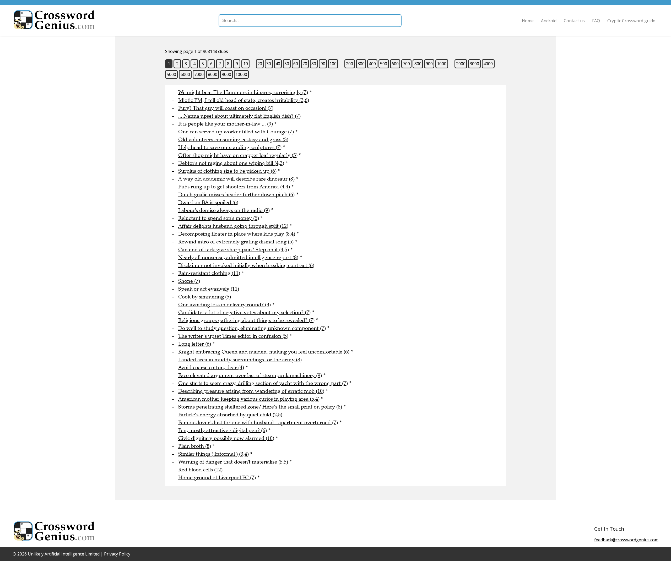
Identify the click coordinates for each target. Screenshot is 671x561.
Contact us (574, 21)
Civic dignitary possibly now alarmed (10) (226, 438)
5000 (171, 74)
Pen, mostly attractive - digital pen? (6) (222, 430)
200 (349, 64)
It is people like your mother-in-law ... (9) (225, 124)
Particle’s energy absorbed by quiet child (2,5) (230, 414)
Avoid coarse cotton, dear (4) (211, 367)
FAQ (596, 21)
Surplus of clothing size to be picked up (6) (227, 171)
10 (245, 64)
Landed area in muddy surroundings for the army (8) (240, 359)
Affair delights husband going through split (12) (233, 226)
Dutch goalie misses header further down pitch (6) (236, 194)
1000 (441, 64)
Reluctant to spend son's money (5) (218, 218)
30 (268, 64)
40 (277, 64)
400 (372, 64)
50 (286, 64)
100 (333, 64)
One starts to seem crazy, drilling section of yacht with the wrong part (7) (263, 383)
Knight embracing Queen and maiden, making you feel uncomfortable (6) (263, 351)
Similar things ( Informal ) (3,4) (213, 454)
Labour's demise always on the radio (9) (224, 210)
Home (528, 21)
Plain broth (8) (194, 446)
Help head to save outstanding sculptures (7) (230, 147)
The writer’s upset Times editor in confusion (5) (233, 336)
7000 (199, 74)
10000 (241, 74)
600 (395, 64)
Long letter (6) (194, 344)
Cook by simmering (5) (204, 296)
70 (304, 64)
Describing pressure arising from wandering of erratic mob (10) (251, 391)
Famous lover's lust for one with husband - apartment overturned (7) (258, 422)
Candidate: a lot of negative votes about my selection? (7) (244, 312)
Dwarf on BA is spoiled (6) (208, 202)
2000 (461, 64)
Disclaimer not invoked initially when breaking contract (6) (246, 265)
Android (548, 21)
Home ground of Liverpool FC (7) (217, 477)
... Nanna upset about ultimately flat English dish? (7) (239, 116)
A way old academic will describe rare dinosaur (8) (236, 179)
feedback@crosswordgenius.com (626, 540)
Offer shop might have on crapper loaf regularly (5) (237, 155)
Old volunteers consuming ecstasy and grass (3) (233, 139)
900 (429, 64)
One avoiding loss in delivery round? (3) (224, 304)
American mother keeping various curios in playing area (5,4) (249, 399)
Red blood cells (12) (200, 469)
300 (361, 64)
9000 (226, 74)
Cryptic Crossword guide (631, 21)
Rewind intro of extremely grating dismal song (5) (236, 241)
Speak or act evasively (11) (208, 289)
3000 (474, 64)
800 (417, 64)
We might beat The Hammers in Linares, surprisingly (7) (243, 92)
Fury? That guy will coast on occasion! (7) (225, 108)
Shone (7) (189, 281)
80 (313, 64)
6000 (185, 74)
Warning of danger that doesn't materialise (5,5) (233, 462)
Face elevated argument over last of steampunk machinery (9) (250, 375)
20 (259, 64)
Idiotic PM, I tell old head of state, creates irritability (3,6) (243, 100)
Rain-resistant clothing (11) (209, 273)
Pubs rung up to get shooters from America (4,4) (234, 186)
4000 (488, 64)
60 (295, 64)
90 (323, 64)
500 (383, 64)
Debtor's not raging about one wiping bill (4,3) (231, 163)
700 (406, 64)
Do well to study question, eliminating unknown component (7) (252, 328)
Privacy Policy (117, 554)
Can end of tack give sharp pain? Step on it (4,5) (233, 249)
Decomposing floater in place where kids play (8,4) (236, 234)
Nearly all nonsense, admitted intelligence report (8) (238, 257)
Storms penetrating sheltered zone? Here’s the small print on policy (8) (260, 407)
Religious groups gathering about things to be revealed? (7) (246, 320)
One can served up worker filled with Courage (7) (236, 131)
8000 (212, 74)
